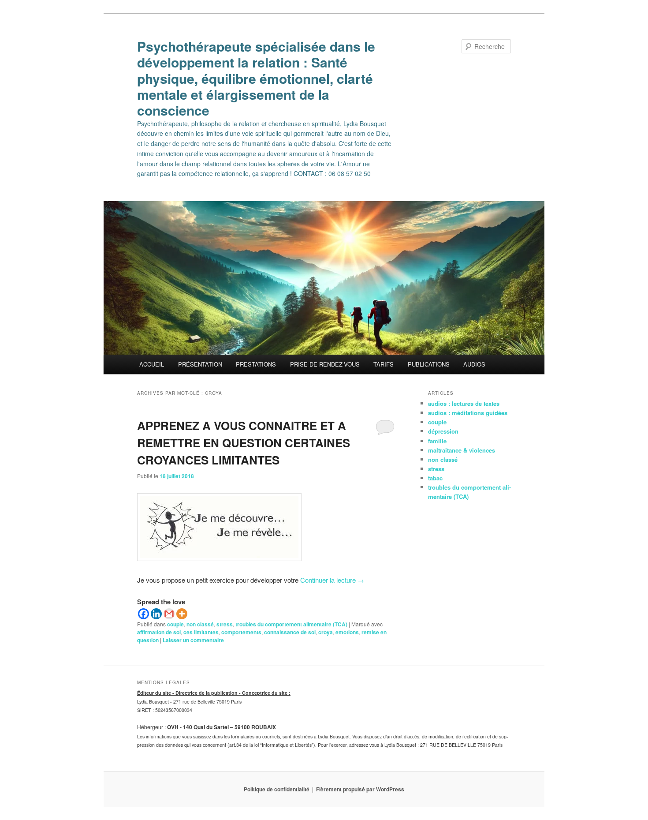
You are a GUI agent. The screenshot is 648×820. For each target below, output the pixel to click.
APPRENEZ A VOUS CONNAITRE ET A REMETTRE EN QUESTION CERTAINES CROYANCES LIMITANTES (243, 442)
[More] (181, 613)
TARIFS (383, 364)
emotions (347, 632)
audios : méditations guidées (467, 412)
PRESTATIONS (256, 364)
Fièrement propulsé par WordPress (360, 789)
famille (437, 441)
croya (325, 632)
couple (175, 624)
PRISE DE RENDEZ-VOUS (325, 364)
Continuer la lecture (332, 579)
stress (224, 624)
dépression (443, 431)
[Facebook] (143, 613)
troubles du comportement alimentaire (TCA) (291, 624)
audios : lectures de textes (463, 403)
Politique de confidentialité (276, 789)
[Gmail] (169, 613)
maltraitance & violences (461, 450)
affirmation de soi (159, 632)
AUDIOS (474, 364)
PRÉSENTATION (200, 364)
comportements (241, 632)
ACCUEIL (151, 364)
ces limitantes (201, 632)
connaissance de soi (290, 632)
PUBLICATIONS (429, 364)
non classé (200, 624)
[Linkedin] (156, 613)
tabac (435, 478)
